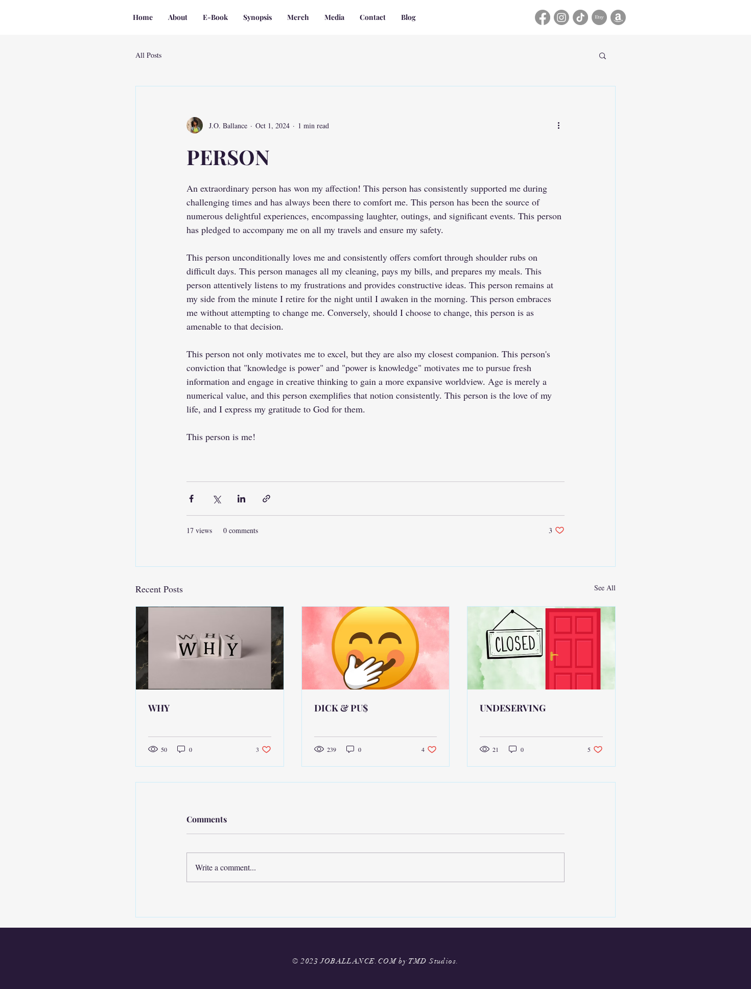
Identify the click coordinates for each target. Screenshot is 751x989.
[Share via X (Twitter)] (216, 498)
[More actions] (558, 125)
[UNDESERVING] (541, 648)
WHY (159, 708)
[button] (602, 55)
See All (605, 587)
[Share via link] (266, 498)
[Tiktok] (580, 17)
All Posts (148, 55)
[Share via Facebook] (191, 498)
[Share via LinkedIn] (241, 498)
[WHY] (210, 648)
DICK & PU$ (341, 708)
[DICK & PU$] (376, 648)
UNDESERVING (513, 708)
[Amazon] (618, 17)
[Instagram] (561, 17)
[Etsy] (599, 17)
